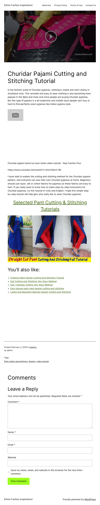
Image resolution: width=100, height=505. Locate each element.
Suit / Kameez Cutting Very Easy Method (31, 285)
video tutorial (43, 361)
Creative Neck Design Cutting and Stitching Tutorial (37, 278)
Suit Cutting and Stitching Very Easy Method (33, 281)
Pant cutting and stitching (16, 361)
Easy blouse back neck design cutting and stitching (37, 288)
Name (12, 432)
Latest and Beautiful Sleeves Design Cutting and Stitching (40, 292)
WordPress (90, 499)
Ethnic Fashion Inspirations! (18, 5)
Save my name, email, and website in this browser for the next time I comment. (47, 472)
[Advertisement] (50, 140)
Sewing (33, 347)
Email (11, 445)
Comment (14, 402)
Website (12, 457)
